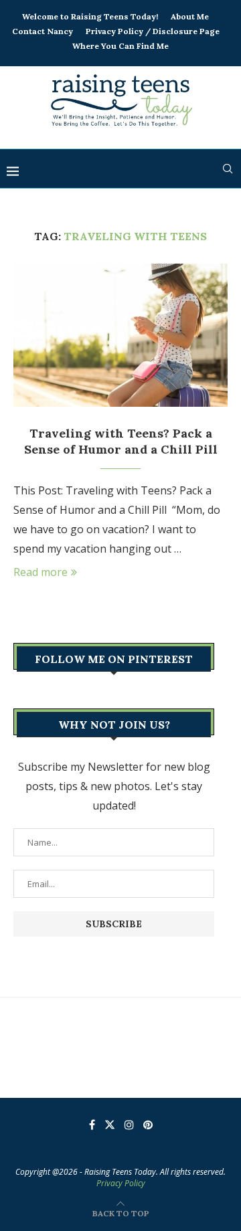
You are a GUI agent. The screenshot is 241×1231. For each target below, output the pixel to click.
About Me (190, 16)
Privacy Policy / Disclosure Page (153, 31)
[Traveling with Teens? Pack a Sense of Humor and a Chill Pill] (120, 335)
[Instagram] (129, 1124)
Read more (40, 572)
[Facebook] (92, 1124)
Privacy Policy (120, 1183)
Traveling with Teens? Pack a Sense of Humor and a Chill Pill (121, 441)
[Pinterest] (148, 1124)
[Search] (227, 168)
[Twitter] (109, 1124)
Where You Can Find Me (120, 46)
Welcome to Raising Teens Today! (90, 16)
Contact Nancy (42, 31)
